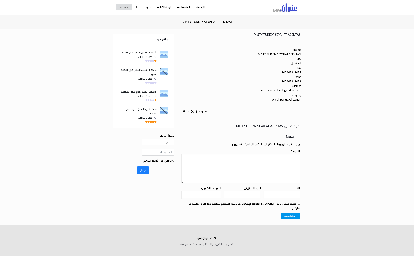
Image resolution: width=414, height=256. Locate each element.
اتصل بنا (229, 244)
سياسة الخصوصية (190, 244)
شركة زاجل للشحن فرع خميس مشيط (141, 111)
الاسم (297, 188)
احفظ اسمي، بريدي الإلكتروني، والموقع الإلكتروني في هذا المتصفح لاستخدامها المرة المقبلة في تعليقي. (244, 206)
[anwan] (285, 7)
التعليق (295, 151)
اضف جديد (124, 7)
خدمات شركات (145, 57)
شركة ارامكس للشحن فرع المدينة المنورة (139, 72)
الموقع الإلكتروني (211, 188)
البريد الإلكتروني (252, 188)
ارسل (143, 170)
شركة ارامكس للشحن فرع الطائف (139, 52)
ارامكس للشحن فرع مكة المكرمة (139, 91)
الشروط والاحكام (212, 244)
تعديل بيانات (166, 135)
